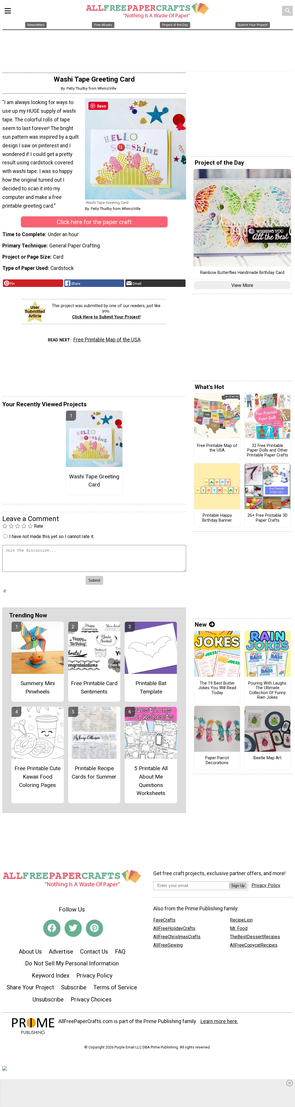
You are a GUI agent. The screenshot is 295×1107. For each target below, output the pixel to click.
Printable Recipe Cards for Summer (94, 772)
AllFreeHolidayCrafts (174, 928)
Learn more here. (219, 1021)
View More (242, 285)
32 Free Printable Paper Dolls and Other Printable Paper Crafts (267, 450)
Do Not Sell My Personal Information (72, 963)
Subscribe (73, 987)
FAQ (120, 951)
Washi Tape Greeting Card (94, 480)
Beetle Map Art (267, 758)
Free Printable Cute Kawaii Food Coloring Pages (37, 776)
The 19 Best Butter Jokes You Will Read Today (217, 688)
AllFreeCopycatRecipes (253, 945)
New (201, 624)
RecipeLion (241, 920)
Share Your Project (30, 987)
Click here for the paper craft (94, 222)
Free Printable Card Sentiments (94, 687)
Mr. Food (238, 928)
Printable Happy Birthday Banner (217, 518)
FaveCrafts (164, 920)
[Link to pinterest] (94, 928)
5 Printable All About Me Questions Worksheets (151, 780)
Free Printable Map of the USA (107, 340)
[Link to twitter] (73, 928)
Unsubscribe (48, 999)
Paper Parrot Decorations (217, 760)
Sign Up (238, 886)
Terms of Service (115, 987)
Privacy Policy (94, 975)
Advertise (61, 951)
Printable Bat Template (150, 687)
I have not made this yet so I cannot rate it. (51, 536)
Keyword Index (50, 975)
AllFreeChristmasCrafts (177, 936)
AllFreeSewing (168, 945)
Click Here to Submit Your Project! (106, 317)
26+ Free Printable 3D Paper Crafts (267, 518)
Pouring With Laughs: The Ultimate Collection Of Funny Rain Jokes (267, 690)
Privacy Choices (91, 999)
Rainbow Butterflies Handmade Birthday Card (242, 272)
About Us (30, 951)
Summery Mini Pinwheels (37, 687)
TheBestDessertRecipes (255, 936)
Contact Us (94, 951)
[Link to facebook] (51, 928)
